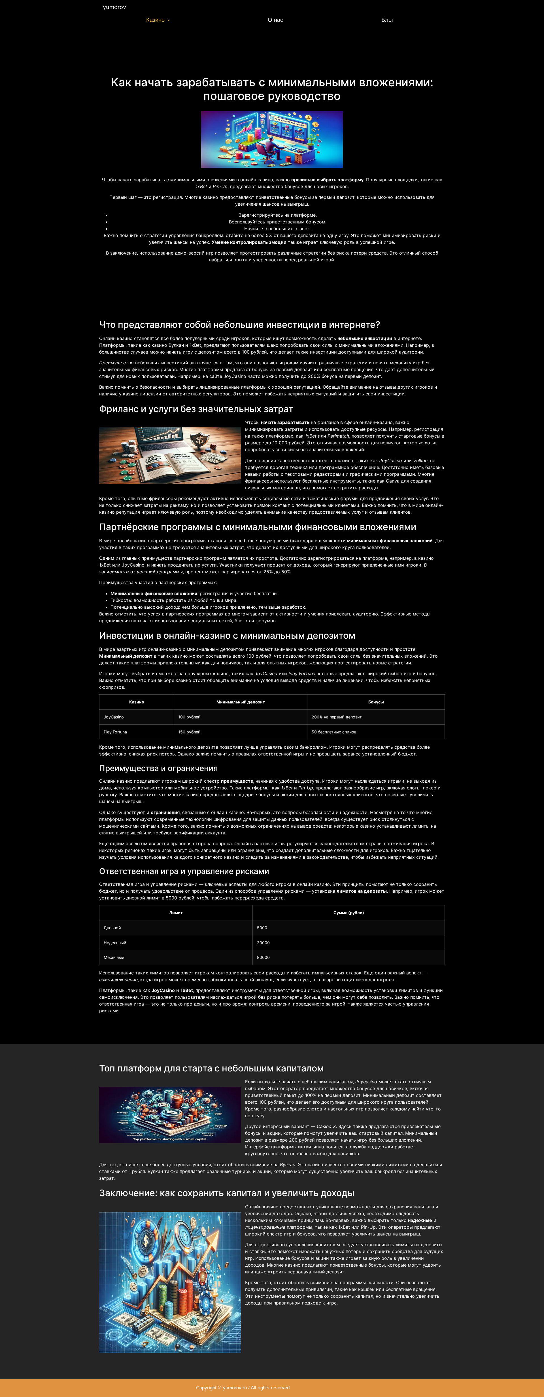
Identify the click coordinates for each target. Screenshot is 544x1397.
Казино (155, 20)
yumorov (114, 7)
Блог (387, 20)
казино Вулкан (168, 345)
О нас (275, 20)
